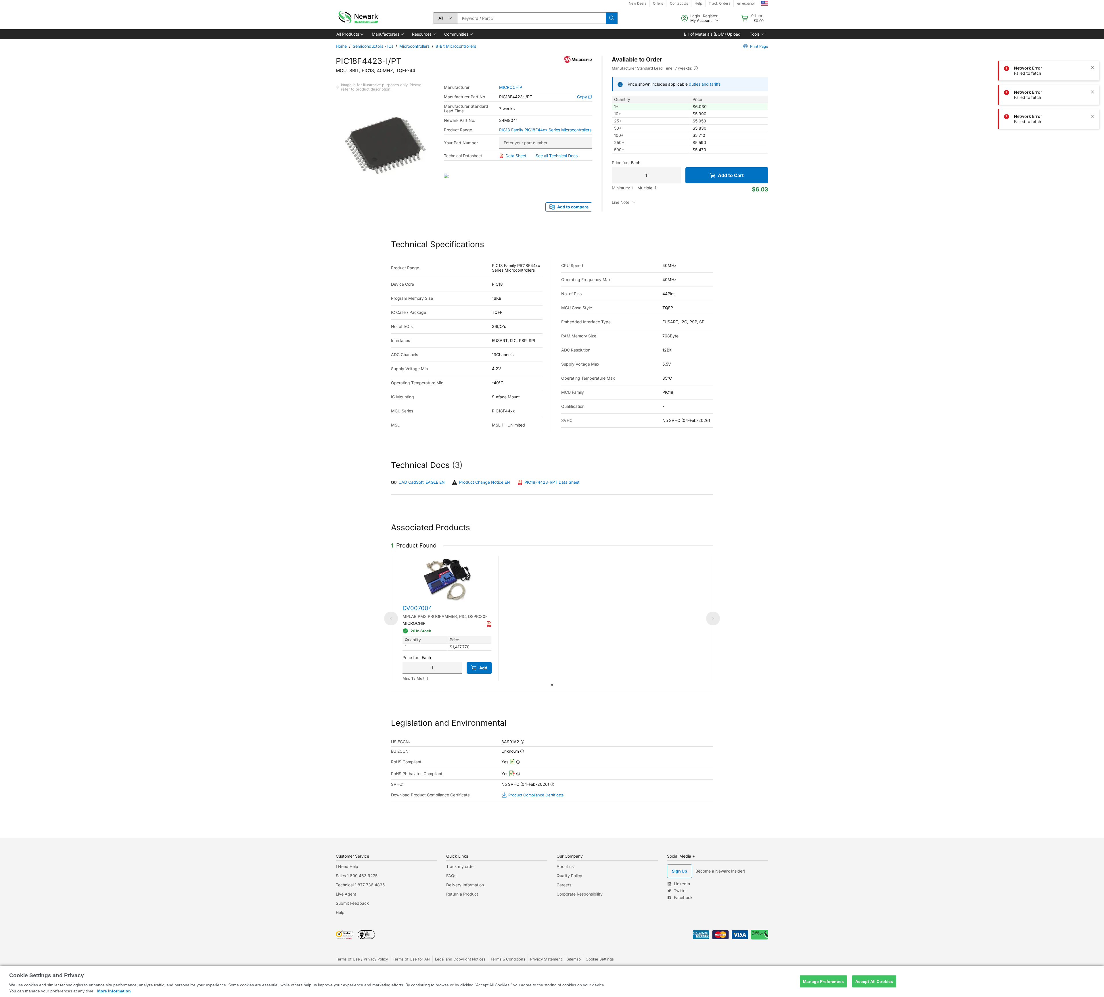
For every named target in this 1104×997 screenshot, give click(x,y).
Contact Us (679, 3)
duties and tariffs (704, 84)
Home (341, 46)
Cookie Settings (600, 959)
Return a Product (462, 894)
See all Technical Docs (557, 155)
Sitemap (574, 959)
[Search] (612, 18)
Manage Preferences (823, 981)
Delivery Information (465, 884)
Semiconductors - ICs (373, 46)
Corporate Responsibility (580, 894)
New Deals (637, 3)
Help (698, 3)
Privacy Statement (546, 959)
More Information (114, 991)
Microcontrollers (414, 46)
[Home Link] (357, 18)
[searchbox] (531, 18)
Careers (564, 884)
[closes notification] (1092, 44)
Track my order (460, 866)
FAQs (451, 875)
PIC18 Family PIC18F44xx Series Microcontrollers (545, 130)
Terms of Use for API (411, 959)
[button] (349, 34)
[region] (552, 981)
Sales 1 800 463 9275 (356, 875)
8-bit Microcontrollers (456, 46)
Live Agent (346, 894)
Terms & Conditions (507, 959)
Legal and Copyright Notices (460, 959)
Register (710, 16)
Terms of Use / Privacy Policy (362, 959)
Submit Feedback (352, 903)
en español (746, 3)
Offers (658, 3)
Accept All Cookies (874, 981)
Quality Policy (569, 875)
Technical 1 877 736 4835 (360, 884)
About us (565, 866)
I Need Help (347, 866)
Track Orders (719, 3)
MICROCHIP (510, 87)
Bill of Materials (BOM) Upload (712, 34)
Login (695, 16)
